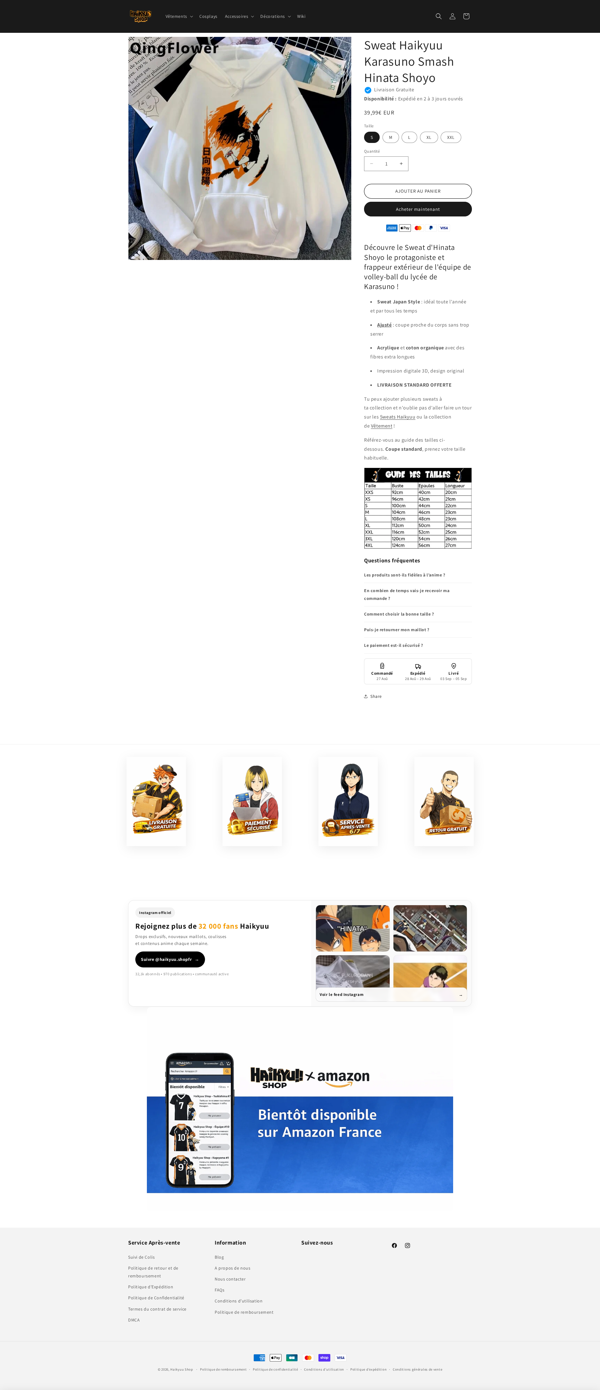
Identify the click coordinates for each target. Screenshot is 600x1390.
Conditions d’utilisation (324, 1369)
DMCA (134, 1319)
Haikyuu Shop (181, 1369)
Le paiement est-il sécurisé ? (393, 645)
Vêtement (381, 426)
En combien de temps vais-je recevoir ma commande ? (406, 594)
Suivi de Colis (141, 1257)
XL (429, 137)
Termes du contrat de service (157, 1308)
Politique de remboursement (244, 1312)
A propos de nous (233, 1268)
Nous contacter (230, 1279)
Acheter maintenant (418, 209)
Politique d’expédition (368, 1369)
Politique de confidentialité (275, 1369)
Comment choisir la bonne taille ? (399, 614)
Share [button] (376, 696)
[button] (179, 16)
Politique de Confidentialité (156, 1298)
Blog (219, 1257)
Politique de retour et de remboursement (153, 1271)
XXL (451, 137)
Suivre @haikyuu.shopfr (170, 959)
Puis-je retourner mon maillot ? (396, 629)
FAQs (219, 1290)
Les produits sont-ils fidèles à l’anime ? (404, 575)
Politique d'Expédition (150, 1287)
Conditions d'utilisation (238, 1301)
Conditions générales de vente (417, 1369)
